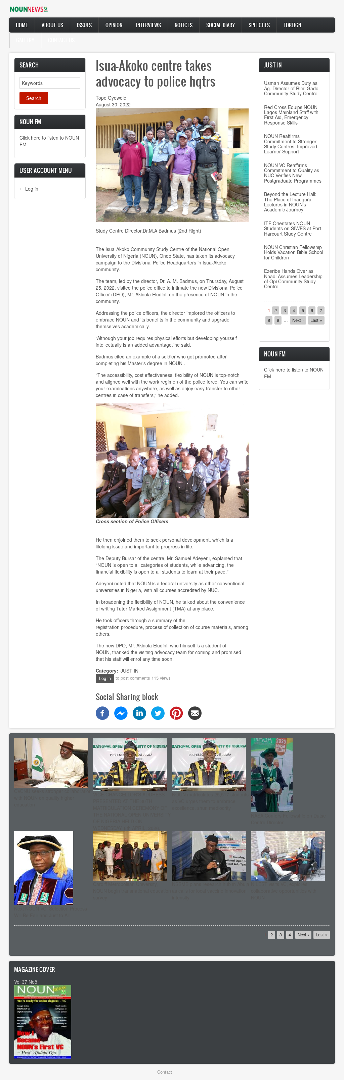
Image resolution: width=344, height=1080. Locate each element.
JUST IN (129, 670)
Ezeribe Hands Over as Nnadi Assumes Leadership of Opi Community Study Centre (293, 278)
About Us (52, 25)
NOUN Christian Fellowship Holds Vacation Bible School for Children (293, 252)
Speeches (259, 25)
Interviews (148, 25)
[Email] (195, 712)
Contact (164, 1072)
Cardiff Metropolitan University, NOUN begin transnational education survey (132, 891)
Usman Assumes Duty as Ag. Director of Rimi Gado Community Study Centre (291, 88)
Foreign (292, 25)
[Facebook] (102, 712)
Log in (31, 188)
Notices (183, 25)
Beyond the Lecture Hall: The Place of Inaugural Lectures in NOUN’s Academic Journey (290, 202)
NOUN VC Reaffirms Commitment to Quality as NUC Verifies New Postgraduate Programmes (292, 173)
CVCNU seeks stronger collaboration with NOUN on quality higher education (53, 798)
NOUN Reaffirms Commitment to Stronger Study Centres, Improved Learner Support (290, 144)
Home (22, 25)
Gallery (25, 40)
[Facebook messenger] (121, 712)
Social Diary (220, 25)
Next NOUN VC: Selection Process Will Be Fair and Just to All (50, 912)
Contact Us (61, 40)
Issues (84, 25)
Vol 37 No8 (25, 981)
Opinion (113, 25)
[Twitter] (158, 712)
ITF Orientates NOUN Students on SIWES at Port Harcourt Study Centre (292, 228)
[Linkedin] (139, 712)
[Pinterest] (176, 712)
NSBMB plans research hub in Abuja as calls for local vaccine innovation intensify (210, 891)
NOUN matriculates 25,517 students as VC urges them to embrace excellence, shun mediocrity (210, 801)
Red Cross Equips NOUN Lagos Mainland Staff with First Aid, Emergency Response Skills (291, 115)
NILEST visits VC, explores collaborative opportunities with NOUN (283, 891)
